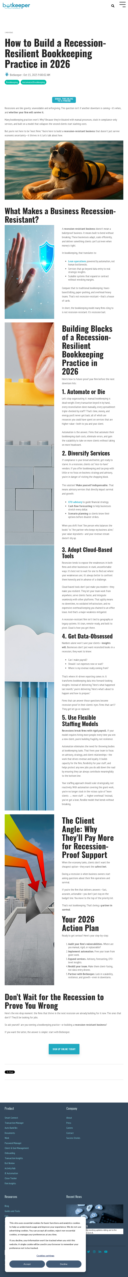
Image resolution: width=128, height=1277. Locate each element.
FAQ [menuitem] (6, 1216)
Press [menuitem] (68, 1122)
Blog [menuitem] (7, 1205)
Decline (63, 1264)
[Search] (113, 5)
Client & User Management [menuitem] (17, 1148)
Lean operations (77, 261)
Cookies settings (45, 1255)
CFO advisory (75, 502)
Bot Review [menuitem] (10, 1163)
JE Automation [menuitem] (11, 1173)
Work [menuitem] (7, 1137)
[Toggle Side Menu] (122, 4)
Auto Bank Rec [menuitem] (11, 1127)
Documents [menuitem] (10, 1132)
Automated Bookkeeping (33, 82)
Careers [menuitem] (69, 1127)
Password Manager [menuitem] (13, 1143)
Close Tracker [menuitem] (11, 1178)
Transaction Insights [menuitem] (14, 1158)
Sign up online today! (64, 1049)
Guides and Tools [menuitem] (12, 1211)
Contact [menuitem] (70, 1132)
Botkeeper (15, 75)
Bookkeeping (12, 82)
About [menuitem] (69, 1117)
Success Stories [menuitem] (73, 1137)
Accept (27, 1264)
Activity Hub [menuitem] (10, 1168)
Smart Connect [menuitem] (11, 1117)
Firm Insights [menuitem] (10, 1183)
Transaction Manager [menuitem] (14, 1122)
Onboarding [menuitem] (10, 1153)
